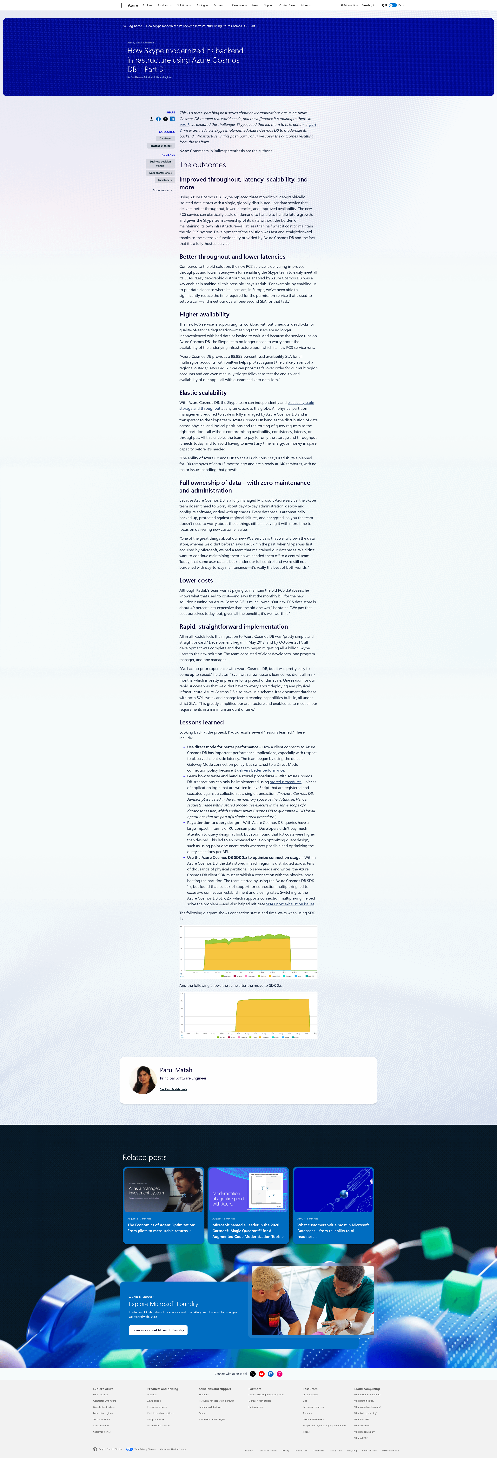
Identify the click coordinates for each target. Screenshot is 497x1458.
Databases (165, 138)
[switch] (393, 5)
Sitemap (249, 1450)
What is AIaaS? (361, 1419)
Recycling (352, 1450)
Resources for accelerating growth (216, 1400)
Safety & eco (336, 1450)
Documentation (310, 1394)
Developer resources (313, 1406)
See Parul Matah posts (173, 1089)
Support (269, 5)
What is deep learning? (365, 1413)
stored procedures (286, 782)
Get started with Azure (104, 1400)
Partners (218, 5)
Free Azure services (157, 1406)
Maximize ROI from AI (158, 1425)
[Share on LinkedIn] (172, 119)
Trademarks (318, 1450)
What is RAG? (361, 1437)
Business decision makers (160, 163)
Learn (255, 5)
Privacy (285, 1450)
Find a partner (255, 1406)
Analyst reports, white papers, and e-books (324, 1425)
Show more (161, 190)
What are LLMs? (362, 1425)
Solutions (182, 5)
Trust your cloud (101, 1419)
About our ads (369, 1450)
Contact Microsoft (268, 1450)
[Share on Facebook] (158, 119)
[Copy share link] (151, 119)
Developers (165, 179)
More (304, 5)
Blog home (134, 26)
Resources (238, 5)
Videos (306, 1431)
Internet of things (161, 145)
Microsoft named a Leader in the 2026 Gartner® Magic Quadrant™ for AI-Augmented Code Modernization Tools (247, 1231)
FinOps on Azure (155, 1419)
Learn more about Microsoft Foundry (158, 1330)
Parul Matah (136, 77)
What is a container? (364, 1431)
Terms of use (301, 1450)
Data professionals (160, 172)
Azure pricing (154, 1400)
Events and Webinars (313, 1419)
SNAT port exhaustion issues (290, 904)
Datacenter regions (103, 1413)
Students (307, 1413)
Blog (305, 1400)
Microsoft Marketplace (259, 1400)
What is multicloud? (364, 1400)
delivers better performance (260, 770)
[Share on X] (165, 119)
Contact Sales (287, 5)
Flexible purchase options (160, 1413)
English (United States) (110, 1449)
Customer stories (101, 1431)
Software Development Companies (266, 1394)
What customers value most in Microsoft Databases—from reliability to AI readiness (333, 1231)
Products (163, 5)
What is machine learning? (367, 1406)
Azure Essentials (101, 1425)
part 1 (184, 124)
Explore (147, 5)
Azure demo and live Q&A (212, 1419)
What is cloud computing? (367, 1394)
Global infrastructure (104, 1406)
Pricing (201, 5)
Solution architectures (210, 1406)
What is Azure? (100, 1394)
